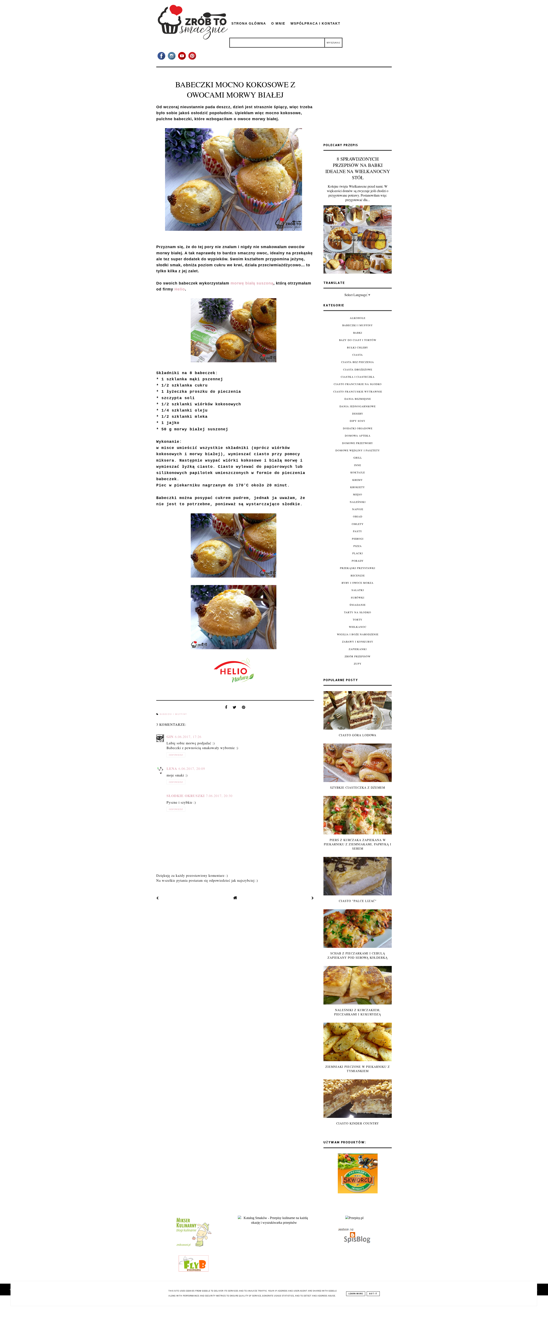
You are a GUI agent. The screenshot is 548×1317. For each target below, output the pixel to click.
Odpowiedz (176, 754)
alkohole (357, 318)
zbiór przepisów (358, 656)
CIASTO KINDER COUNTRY (357, 1123)
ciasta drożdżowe (357, 369)
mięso (357, 494)
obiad (357, 516)
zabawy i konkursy (357, 641)
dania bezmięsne (357, 398)
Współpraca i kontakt (315, 23)
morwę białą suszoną (252, 283)
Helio (179, 289)
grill (357, 457)
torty (357, 619)
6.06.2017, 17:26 (188, 736)
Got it (373, 1294)
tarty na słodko (357, 612)
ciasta (357, 354)
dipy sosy (357, 420)
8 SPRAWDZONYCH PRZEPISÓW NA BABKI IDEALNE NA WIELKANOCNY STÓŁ (357, 168)
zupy (358, 663)
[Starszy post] (312, 898)
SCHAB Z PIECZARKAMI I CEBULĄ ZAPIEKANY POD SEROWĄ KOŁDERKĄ (358, 955)
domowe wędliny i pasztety (357, 450)
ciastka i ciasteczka (358, 376)
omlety (358, 524)
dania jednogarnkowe (358, 406)
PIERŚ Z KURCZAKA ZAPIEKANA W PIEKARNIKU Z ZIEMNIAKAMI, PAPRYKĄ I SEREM (357, 844)
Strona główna (248, 23)
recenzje (358, 575)
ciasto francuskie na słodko (358, 384)
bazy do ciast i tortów (357, 340)
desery (357, 413)
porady (358, 560)
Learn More (355, 1294)
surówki (357, 597)
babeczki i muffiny (173, 714)
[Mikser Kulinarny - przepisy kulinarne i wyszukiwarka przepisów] (193, 1246)
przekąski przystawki (357, 568)
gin (170, 736)
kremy (357, 479)
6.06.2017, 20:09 (192, 768)
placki (357, 553)
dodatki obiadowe (357, 428)
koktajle (357, 472)
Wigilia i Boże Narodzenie (357, 634)
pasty (357, 531)
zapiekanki (358, 649)
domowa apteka (358, 435)
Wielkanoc (357, 626)
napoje (357, 509)
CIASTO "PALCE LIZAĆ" (358, 901)
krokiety (357, 487)
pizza (357, 546)
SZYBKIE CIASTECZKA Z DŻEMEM (357, 787)
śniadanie (358, 604)
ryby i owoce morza (358, 582)
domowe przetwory (357, 443)
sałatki (357, 590)
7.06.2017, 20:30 (219, 795)
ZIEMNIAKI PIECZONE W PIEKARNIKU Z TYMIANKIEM (357, 1069)
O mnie (278, 23)
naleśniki (358, 502)
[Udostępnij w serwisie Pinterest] (243, 708)
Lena (172, 768)
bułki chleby (357, 347)
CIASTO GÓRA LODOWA (357, 735)
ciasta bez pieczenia (357, 362)
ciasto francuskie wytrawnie (357, 391)
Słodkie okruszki (186, 795)
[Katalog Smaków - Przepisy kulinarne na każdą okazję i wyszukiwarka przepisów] (274, 1222)
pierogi (357, 538)
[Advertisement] (358, 107)
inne (357, 465)
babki (357, 332)
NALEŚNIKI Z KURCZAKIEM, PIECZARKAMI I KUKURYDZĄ (357, 1012)
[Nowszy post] (157, 898)
